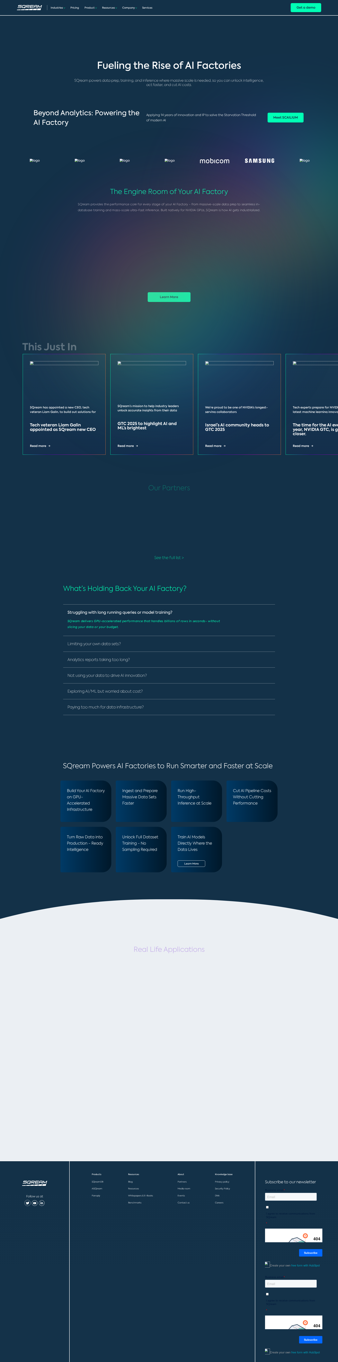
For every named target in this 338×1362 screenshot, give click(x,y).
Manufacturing (69, 1098)
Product (89, 7)
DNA (217, 1195)
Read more (38, 445)
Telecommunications (252, 1004)
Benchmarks (134, 1202)
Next (312, 340)
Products (96, 1174)
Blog (130, 1181)
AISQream (97, 1188)
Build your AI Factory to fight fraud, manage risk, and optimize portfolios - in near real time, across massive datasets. (80, 1020)
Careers (219, 1202)
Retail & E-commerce (165, 1004)
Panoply (96, 1195)
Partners (182, 1181)
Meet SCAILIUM (285, 117)
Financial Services (72, 1004)
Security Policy (222, 1188)
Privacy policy (222, 1181)
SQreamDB (97, 1181)
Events (181, 1195)
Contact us (184, 1202)
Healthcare (239, 1098)
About (181, 1174)
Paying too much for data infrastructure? (105, 707)
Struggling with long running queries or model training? (119, 612)
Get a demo (306, 7)
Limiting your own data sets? (94, 643)
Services (147, 7)
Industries (57, 7)
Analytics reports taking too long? (98, 659)
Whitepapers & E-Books (140, 1195)
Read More (58, 1034)
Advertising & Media (163, 1098)
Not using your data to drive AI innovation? (107, 675)
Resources (108, 7)
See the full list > (169, 557)
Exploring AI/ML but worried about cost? (105, 691)
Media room (184, 1188)
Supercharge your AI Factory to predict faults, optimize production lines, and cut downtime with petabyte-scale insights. (78, 1114)
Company (128, 7)
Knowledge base (224, 1174)
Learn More (169, 297)
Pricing (74, 7)
